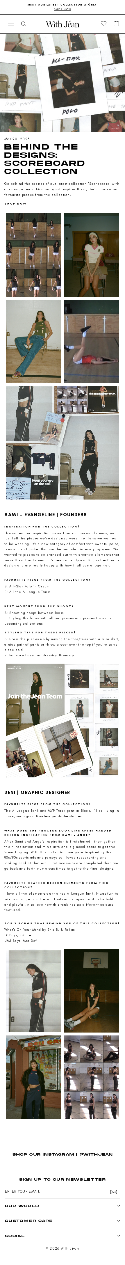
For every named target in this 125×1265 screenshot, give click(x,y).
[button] (116, 23)
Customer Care (29, 1220)
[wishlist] (103, 23)
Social (15, 1236)
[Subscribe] (113, 1192)
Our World (22, 1206)
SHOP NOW (15, 203)
